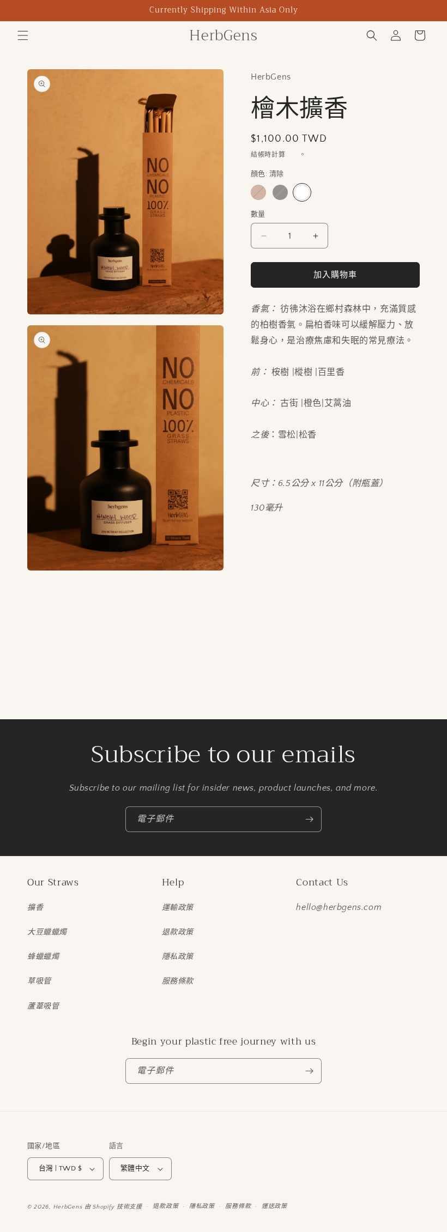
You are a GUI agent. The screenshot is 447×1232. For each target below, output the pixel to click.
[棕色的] (258, 192)
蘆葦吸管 (43, 1006)
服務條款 (178, 981)
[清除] (302, 192)
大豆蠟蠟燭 (47, 932)
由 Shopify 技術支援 (113, 1207)
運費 (292, 155)
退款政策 (178, 932)
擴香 (35, 907)
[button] (23, 35)
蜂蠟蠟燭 (43, 956)
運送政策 (274, 1206)
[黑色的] (280, 192)
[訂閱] (309, 819)
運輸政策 (178, 907)
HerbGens (68, 1207)
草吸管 (39, 981)
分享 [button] (269, 541)
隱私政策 (178, 956)
